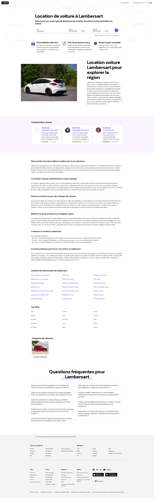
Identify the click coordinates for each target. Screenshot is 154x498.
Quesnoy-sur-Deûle (40, 295)
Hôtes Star (80, 475)
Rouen (95, 315)
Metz (95, 319)
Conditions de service (46, 492)
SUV (31, 455)
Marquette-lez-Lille (39, 279)
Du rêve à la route (66, 477)
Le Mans (34, 327)
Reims (33, 315)
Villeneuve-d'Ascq (70, 283)
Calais (95, 311)
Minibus (32, 453)
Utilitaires (32, 451)
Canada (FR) (49, 479)
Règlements (33, 475)
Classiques (49, 451)
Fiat (78, 455)
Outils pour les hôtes (82, 477)
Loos (96, 279)
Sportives (48, 453)
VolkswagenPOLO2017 (50, 130)
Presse (32, 479)
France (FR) (49, 482)
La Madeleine (99, 275)
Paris (64, 315)
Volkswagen (111, 451)
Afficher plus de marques (115, 453)
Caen (64, 323)
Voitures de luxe (65, 448)
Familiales (48, 455)
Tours (95, 327)
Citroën (79, 453)
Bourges (34, 323)
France (108, 35)
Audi (78, 448)
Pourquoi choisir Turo (67, 472)
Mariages (63, 475)
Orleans (33, 319)
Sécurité (63, 479)
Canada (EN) (49, 477)
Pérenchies (68, 279)
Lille (65, 275)
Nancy (95, 323)
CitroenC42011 (108, 130)
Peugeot (95, 451)
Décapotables (49, 448)
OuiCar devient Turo (35, 482)
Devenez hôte (125, 2)
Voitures (32, 448)
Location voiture (99, 35)
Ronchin (98, 291)
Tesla (109, 448)
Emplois (32, 477)
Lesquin (66, 298)
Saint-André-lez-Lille (40, 275)
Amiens (64, 311)
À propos (32, 472)
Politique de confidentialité (62, 492)
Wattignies (68, 295)
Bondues (98, 295)
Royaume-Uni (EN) (50, 484)
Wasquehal (37, 298)
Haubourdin (99, 283)
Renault (95, 455)
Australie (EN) (49, 475)
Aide (62, 482)
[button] (150, 3)
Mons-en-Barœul (101, 287)
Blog (108, 469)
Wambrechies (37, 283)
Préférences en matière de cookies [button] (80, 492)
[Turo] (5, 3)
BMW (78, 451)
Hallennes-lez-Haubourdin (42, 291)
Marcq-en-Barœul (70, 287)
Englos (35, 287)
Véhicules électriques (67, 451)
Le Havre (65, 319)
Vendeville (99, 298)
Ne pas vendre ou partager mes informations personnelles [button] (108, 492)
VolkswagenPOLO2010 (80, 130)
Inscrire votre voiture (82, 472)
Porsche (95, 453)
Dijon (64, 327)
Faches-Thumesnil (70, 291)
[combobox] (51, 31)
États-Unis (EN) (50, 472)
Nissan (94, 448)
